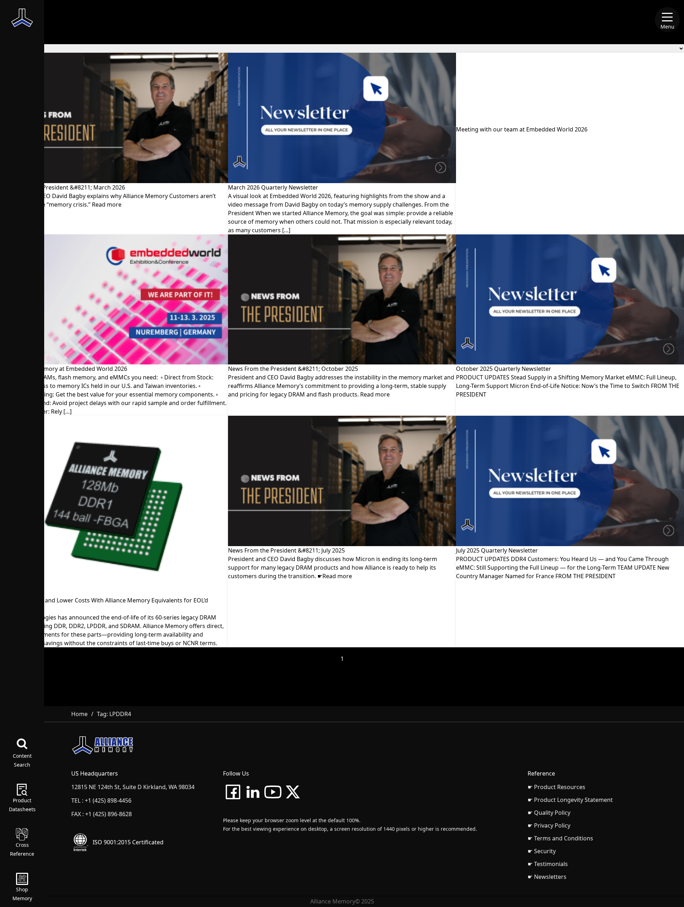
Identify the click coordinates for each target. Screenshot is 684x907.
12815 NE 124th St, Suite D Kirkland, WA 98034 (133, 787)
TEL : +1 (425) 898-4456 (101, 800)
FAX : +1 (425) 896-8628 (101, 814)
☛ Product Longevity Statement (570, 800)
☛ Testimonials (548, 864)
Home (79, 714)
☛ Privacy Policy (549, 825)
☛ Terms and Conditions (560, 838)
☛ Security (542, 851)
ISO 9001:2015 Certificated (128, 842)
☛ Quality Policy (549, 813)
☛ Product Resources (556, 787)
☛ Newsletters (547, 877)
